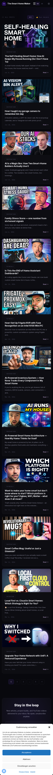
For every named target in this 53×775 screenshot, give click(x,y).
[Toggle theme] (49, 3)
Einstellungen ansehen (27, 766)
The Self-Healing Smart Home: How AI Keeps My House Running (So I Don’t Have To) (26, 59)
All (30, 17)
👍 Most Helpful (42, 17)
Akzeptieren (26, 752)
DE (42, 4)
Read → (45, 73)
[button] (49, 727)
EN (38, 4)
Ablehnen (26, 759)
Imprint (32, 772)
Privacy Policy (24, 772)
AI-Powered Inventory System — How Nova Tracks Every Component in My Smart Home (24, 381)
